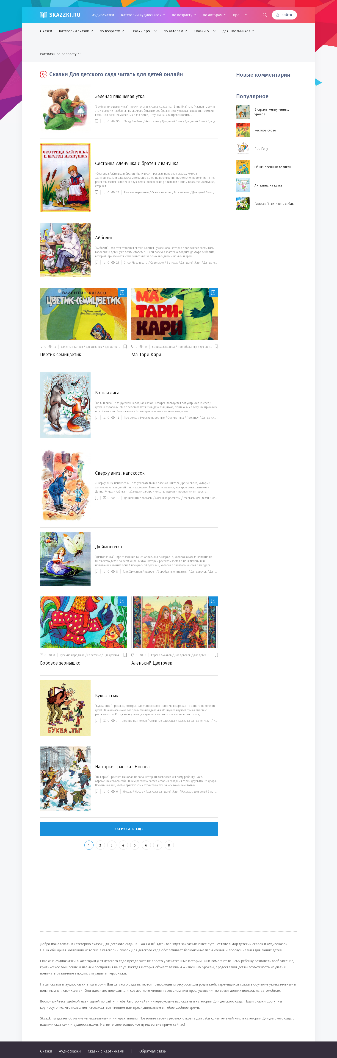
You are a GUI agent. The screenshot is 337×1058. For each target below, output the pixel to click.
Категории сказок (74, 30)
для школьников (237, 30)
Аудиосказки (103, 14)
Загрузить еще (129, 829)
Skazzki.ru (65, 15)
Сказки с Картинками (106, 1051)
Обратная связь (152, 1051)
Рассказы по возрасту (58, 53)
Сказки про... (142, 30)
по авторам (212, 14)
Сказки (46, 30)
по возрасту (182, 14)
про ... (238, 14)
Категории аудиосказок (141, 14)
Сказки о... (203, 30)
